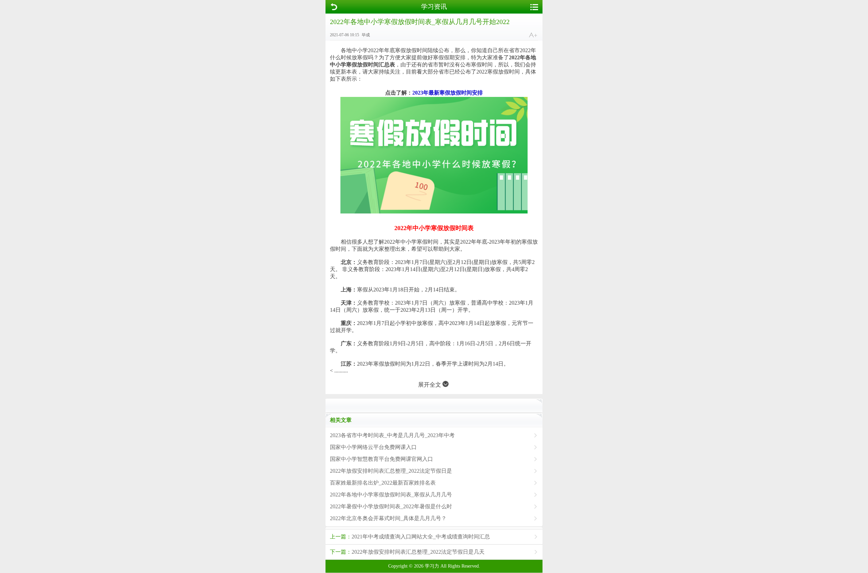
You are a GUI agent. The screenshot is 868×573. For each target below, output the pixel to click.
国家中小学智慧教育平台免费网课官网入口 (381, 459)
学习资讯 (434, 6)
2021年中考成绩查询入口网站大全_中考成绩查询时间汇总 (410, 536)
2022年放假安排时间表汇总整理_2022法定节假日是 (391, 471)
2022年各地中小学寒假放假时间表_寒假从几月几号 (391, 494)
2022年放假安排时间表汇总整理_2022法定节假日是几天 (407, 552)
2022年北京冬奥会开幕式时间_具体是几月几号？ (388, 518)
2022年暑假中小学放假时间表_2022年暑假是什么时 (391, 506)
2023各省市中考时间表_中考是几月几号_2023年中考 (392, 435)
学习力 (432, 566)
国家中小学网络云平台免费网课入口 (373, 447)
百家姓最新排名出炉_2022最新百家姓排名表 (383, 483)
